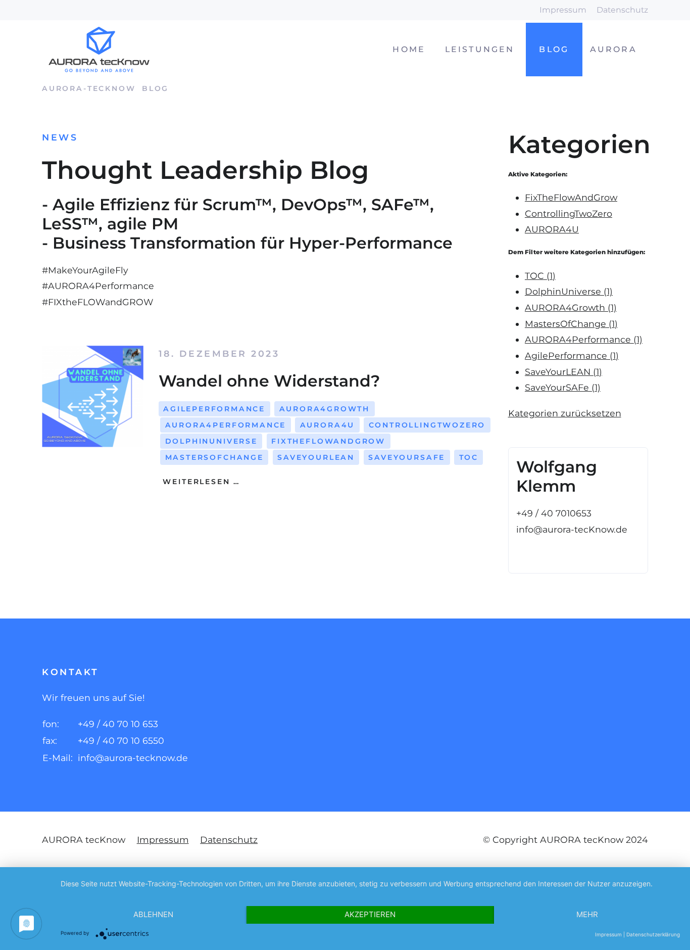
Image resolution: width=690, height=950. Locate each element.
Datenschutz (622, 10)
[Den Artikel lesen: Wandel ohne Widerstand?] (92, 396)
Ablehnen (153, 914)
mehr (587, 914)
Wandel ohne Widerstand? (269, 381)
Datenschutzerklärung (653, 934)
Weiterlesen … (200, 481)
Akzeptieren (370, 914)
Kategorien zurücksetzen (564, 413)
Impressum (562, 10)
